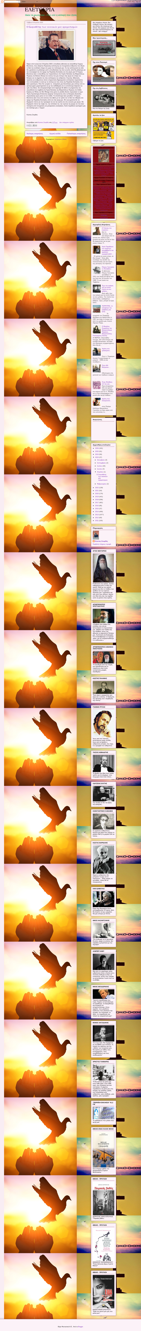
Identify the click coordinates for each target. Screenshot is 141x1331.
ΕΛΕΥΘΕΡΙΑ (40, 9)
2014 (97, 511)
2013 (97, 514)
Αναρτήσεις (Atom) (61, 139)
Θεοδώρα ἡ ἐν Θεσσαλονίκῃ (103, 168)
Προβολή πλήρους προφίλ (102, 544)
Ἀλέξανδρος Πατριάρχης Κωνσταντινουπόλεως (104, 189)
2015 (97, 508)
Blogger (80, 1326)
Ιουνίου (100, 469)
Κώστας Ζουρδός (101, 541)
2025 (97, 451)
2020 (97, 493)
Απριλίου (100, 472)
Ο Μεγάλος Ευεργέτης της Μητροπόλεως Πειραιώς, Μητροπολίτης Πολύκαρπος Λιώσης (102, 330)
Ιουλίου (100, 466)
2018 (97, 499)
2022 (97, 487)
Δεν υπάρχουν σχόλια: (66, 122)
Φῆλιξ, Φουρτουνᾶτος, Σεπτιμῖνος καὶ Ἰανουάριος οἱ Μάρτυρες (103, 203)
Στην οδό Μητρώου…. (106, 366)
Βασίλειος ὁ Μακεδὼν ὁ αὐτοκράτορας (103, 172)
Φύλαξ (111, 205)
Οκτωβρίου (101, 460)
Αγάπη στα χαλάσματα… (106, 349)
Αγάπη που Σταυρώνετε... (106, 399)
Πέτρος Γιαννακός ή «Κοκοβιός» (108, 268)
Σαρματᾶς (111, 198)
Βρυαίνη (96, 200)
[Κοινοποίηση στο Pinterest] (36, 125)
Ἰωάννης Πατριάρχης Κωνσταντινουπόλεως (103, 191)
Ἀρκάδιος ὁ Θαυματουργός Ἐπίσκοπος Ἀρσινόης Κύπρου (104, 171)
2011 (97, 520)
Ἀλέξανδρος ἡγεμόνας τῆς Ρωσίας (103, 207)
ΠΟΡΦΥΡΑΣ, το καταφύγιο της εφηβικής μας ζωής (107, 308)
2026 (97, 448)
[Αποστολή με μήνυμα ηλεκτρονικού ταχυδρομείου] (28, 125)
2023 (97, 457)
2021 (97, 490)
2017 (97, 502)
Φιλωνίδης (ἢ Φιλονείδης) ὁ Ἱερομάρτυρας (103, 209)
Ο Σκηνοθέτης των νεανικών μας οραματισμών (52, 26)
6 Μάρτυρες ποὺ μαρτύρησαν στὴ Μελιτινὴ (103, 197)
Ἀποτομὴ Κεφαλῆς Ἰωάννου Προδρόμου (104, 167)
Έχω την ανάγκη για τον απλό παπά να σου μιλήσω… (107, 288)
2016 (97, 505)
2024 (97, 454)
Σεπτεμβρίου (101, 463)
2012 (97, 517)
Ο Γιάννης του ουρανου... (107, 229)
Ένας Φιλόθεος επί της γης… (107, 383)
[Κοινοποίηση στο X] (32, 125)
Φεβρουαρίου (102, 484)
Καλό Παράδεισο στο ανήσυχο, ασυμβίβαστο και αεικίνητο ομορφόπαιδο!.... (108, 250)
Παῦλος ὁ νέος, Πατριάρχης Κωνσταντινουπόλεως (102, 194)
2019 (97, 496)
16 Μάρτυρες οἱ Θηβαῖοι (106, 200)
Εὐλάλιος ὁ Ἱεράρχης (101, 202)
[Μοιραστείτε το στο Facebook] (34, 125)
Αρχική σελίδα (54, 134)
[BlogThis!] (30, 125)
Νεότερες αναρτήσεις (35, 134)
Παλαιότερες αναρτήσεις (76, 134)
